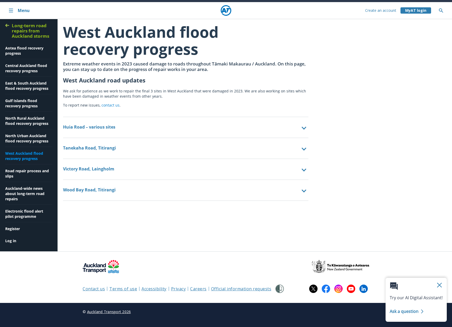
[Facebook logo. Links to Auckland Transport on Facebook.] (326, 289)
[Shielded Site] (279, 289)
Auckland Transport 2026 (109, 311)
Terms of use (123, 289)
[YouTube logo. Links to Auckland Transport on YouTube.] (351, 289)
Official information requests (241, 289)
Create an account (380, 10)
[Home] (226, 10)
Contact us (94, 289)
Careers (198, 289)
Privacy (178, 289)
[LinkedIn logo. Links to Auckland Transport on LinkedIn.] (363, 289)
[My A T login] (415, 10)
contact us (110, 105)
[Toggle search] (443, 10)
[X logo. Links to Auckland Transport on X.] (313, 289)
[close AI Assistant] (439, 285)
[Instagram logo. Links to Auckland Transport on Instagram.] (338, 289)
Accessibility (154, 289)
